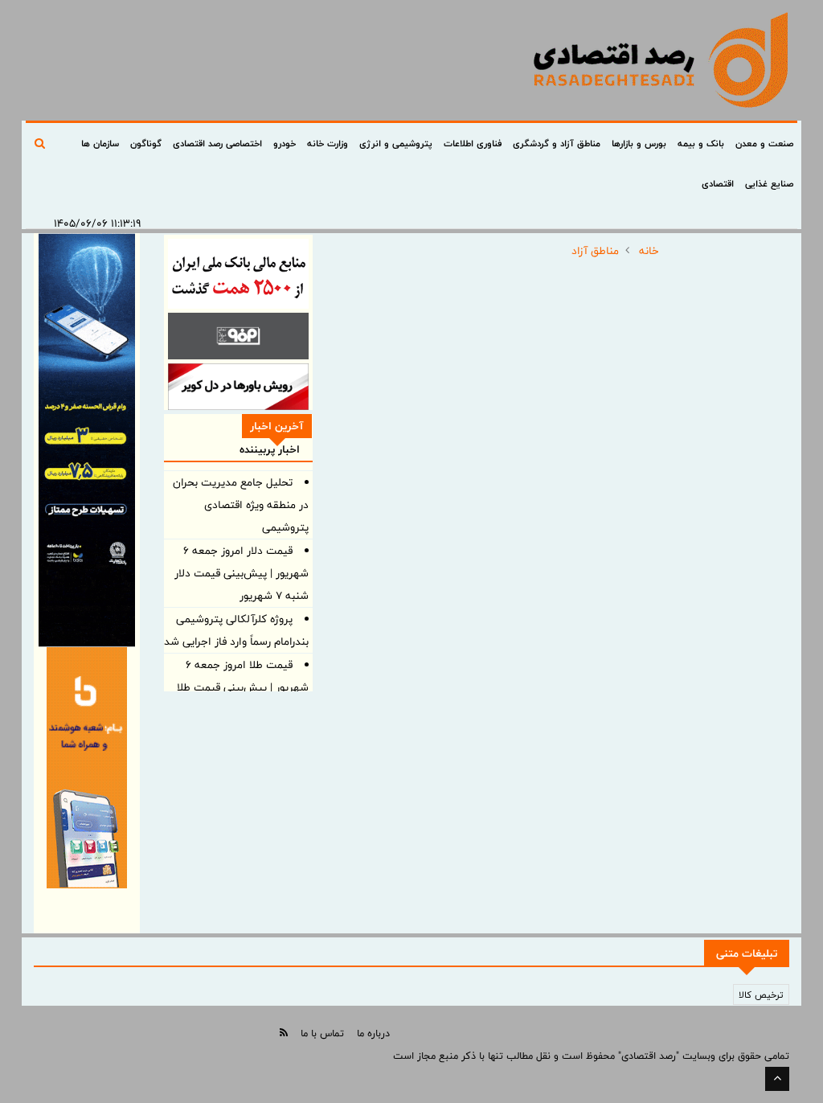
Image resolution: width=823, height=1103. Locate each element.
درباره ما (373, 1033)
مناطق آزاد (595, 250)
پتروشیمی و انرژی (395, 143)
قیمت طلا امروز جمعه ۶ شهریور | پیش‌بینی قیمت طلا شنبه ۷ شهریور (243, 687)
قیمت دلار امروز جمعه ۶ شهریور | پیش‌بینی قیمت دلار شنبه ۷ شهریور (241, 573)
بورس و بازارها (639, 143)
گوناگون (146, 143)
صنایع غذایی (769, 183)
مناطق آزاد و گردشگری (556, 143)
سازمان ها (100, 143)
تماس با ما (322, 1033)
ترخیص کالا (761, 994)
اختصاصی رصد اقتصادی (217, 143)
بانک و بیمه (701, 143)
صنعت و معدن (764, 143)
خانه (649, 250)
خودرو (284, 143)
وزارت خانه (327, 143)
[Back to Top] (777, 1079)
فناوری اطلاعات (473, 143)
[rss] (284, 1032)
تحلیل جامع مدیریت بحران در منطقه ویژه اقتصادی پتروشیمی (241, 505)
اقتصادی (718, 183)
